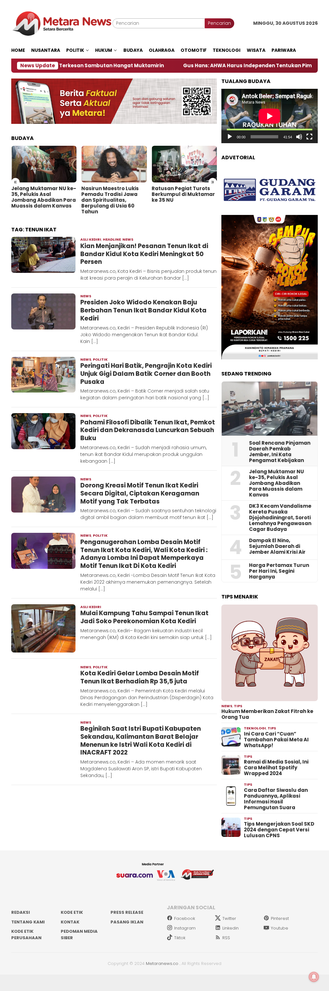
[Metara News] (61, 23)
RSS (226, 938)
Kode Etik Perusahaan (26, 934)
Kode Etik (72, 912)
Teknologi (255, 728)
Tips (238, 706)
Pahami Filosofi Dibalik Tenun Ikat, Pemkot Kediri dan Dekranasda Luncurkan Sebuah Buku (147, 430)
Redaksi (20, 912)
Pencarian (219, 23)
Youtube (279, 928)
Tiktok (179, 938)
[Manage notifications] (314, 977)
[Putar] (230, 137)
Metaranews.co (162, 963)
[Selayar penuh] (309, 137)
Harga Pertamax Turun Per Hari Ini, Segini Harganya (279, 571)
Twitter (229, 918)
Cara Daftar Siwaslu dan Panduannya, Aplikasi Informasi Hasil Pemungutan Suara (276, 798)
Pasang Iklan (127, 922)
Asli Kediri (90, 239)
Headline (112, 239)
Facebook (184, 918)
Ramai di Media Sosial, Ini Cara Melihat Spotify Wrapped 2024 (276, 767)
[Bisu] (299, 137)
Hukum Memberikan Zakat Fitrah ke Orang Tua (267, 714)
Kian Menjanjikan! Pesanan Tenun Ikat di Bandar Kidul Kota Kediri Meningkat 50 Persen (144, 254)
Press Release (127, 912)
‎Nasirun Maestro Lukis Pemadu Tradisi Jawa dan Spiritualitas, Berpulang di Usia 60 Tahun (110, 200)
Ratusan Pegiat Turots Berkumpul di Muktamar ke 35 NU (183, 194)
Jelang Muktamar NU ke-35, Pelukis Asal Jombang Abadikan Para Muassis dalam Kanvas (43, 197)
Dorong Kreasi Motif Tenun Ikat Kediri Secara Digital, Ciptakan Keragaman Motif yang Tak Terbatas (139, 493)
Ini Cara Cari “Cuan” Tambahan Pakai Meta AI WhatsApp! (276, 739)
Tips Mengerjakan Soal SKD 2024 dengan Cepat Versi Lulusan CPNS (279, 829)
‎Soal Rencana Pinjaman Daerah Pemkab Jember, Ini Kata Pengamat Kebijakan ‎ (279, 451)
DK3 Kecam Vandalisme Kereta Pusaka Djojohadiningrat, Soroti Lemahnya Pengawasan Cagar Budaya (280, 517)
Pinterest (280, 918)
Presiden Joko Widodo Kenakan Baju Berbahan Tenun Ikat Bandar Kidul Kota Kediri (143, 310)
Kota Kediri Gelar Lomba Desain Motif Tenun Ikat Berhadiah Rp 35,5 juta (139, 677)
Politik (100, 359)
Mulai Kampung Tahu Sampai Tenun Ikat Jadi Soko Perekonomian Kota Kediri (144, 617)
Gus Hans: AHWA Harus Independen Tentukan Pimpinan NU (217, 66)
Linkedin (230, 928)
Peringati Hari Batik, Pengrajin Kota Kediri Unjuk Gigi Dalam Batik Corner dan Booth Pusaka (146, 373)
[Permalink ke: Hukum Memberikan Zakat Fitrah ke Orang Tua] (269, 653)
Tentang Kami (28, 922)
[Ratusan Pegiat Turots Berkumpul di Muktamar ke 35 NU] (184, 164)
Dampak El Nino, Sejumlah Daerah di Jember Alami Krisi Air (277, 546)
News (127, 239)
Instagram (185, 928)
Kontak (70, 922)
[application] (269, 116)
